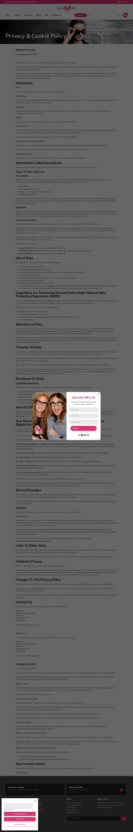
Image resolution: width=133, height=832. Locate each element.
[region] (20, 814)
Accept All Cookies (20, 814)
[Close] (35, 801)
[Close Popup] (98, 394)
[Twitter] (79, 435)
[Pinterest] (85, 435)
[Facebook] (82, 435)
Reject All (20, 819)
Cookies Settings (20, 824)
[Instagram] (88, 435)
